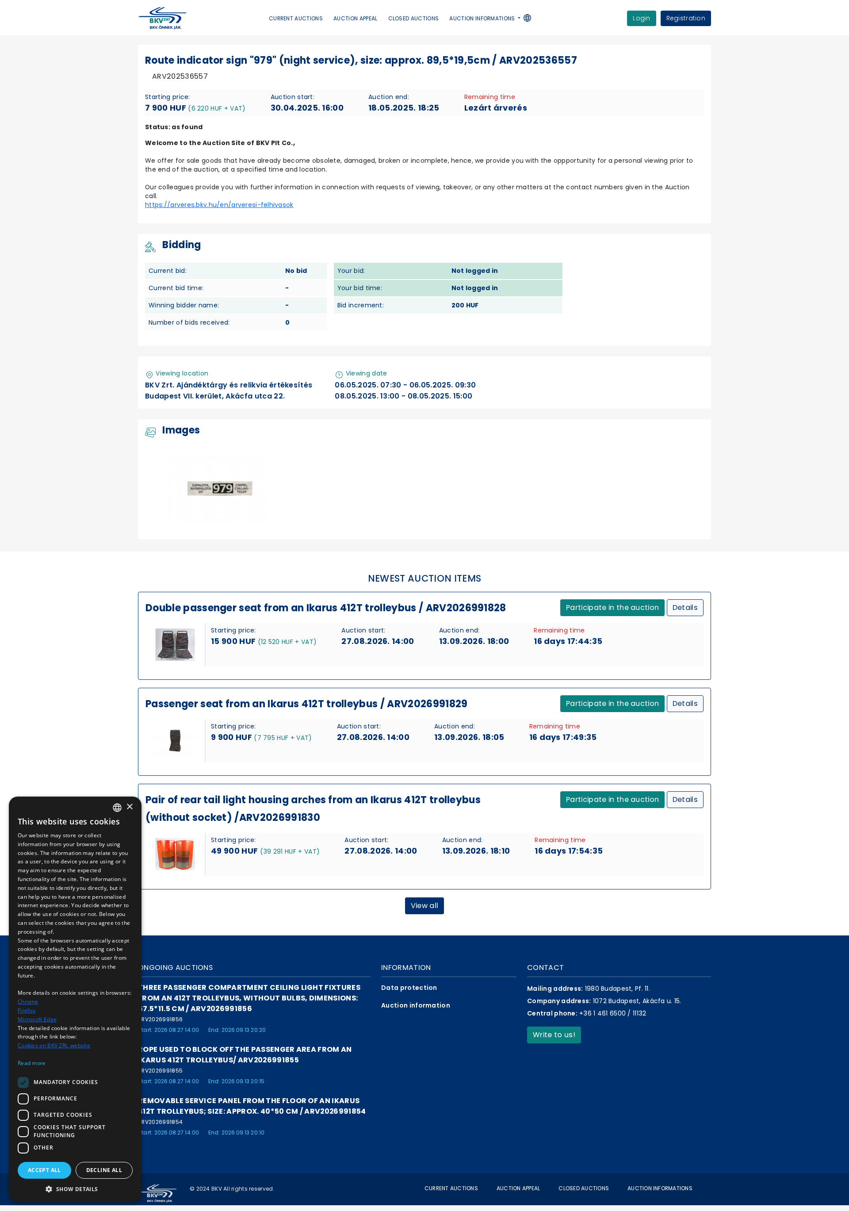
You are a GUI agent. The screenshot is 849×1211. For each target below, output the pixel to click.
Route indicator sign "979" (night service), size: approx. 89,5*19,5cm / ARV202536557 (361, 60)
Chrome (28, 1001)
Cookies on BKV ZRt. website (54, 1045)
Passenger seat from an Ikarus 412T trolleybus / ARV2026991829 (306, 704)
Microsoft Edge (37, 1019)
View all (425, 906)
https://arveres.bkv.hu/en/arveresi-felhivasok (219, 204)
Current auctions (296, 18)
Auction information (415, 1005)
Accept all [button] (44, 1170)
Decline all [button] (104, 1170)
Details (685, 607)
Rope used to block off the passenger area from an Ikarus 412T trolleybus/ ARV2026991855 (245, 1054)
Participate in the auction (612, 607)
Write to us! (554, 1035)
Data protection (409, 987)
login (641, 18)
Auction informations (659, 1188)
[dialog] (75, 999)
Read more (32, 1063)
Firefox (26, 1010)
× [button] (129, 807)
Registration (685, 18)
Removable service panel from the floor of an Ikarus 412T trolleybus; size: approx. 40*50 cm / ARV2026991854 (252, 1106)
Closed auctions (413, 18)
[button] (532, 19)
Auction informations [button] (482, 18)
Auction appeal (355, 18)
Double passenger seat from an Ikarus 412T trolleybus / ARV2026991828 (325, 608)
